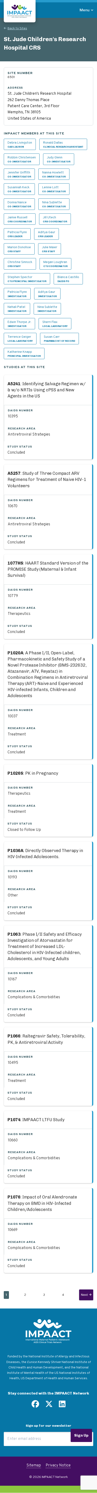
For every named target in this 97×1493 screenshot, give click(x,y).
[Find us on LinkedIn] (62, 1405)
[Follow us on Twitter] (49, 1405)
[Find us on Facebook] (35, 1405)
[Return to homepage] (19, 11)
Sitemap (33, 1465)
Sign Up (81, 1435)
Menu (85, 10)
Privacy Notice (58, 1465)
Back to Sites (17, 29)
